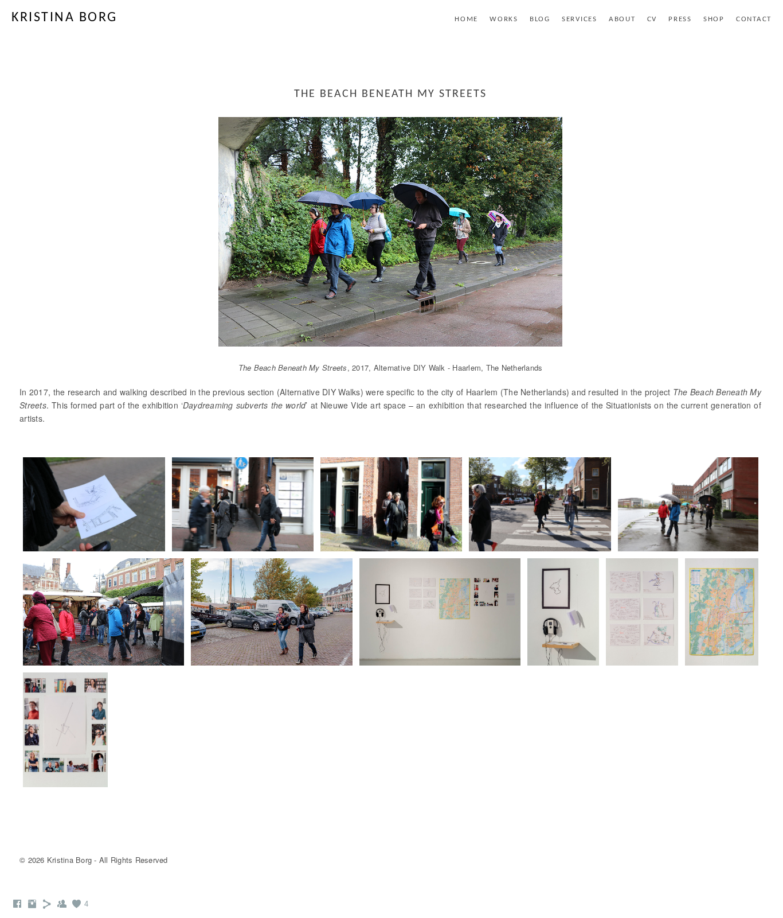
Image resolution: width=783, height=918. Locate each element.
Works (504, 19)
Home (466, 19)
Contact (754, 19)
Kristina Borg (64, 18)
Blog (540, 19)
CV (652, 19)
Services (579, 19)
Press (680, 19)
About (622, 19)
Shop (714, 19)
